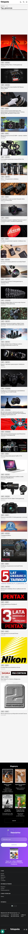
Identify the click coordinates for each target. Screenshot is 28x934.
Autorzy (2, 878)
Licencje (2, 888)
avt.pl (22, 916)
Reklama (2, 875)
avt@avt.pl (23, 914)
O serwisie (3, 880)
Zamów (14, 820)
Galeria (2, 896)
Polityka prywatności (5, 890)
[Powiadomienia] (2, 931)
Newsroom (3, 877)
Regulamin (3, 886)
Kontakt (2, 873)
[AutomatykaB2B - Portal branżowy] (15, 929)
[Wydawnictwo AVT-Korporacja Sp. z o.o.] (14, 907)
